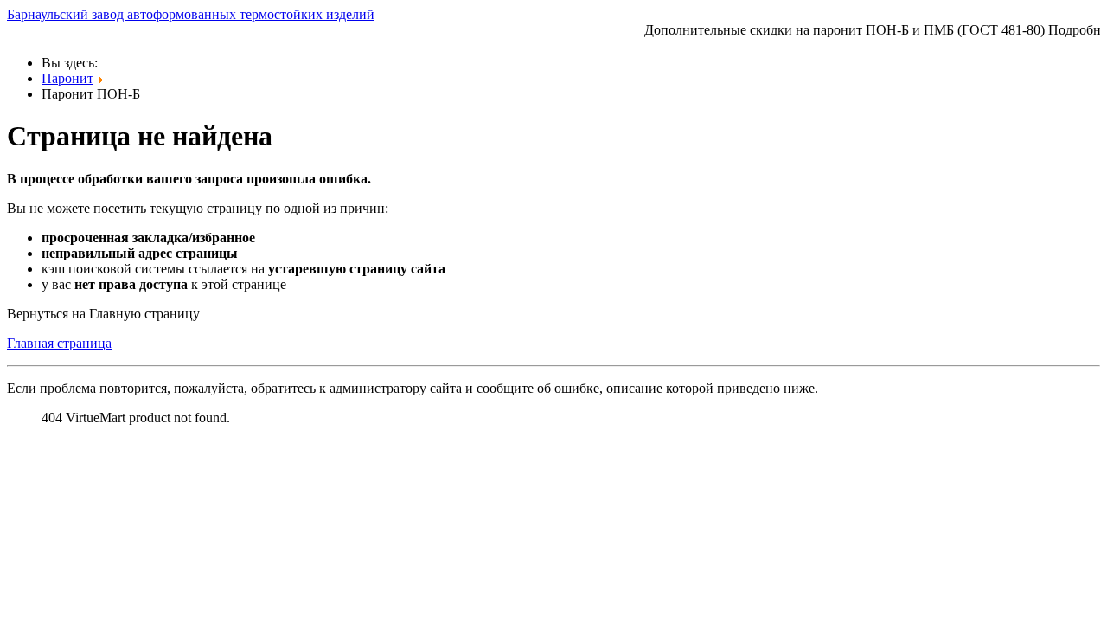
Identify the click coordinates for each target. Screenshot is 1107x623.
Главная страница (59, 343)
